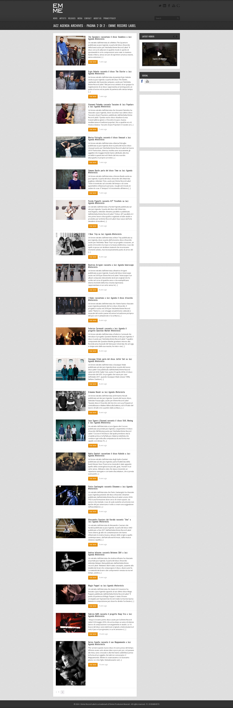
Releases (72, 18)
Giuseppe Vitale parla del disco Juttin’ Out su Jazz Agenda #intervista (110, 360)
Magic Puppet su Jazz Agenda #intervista (106, 585)
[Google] (178, 5)
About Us (97, 18)
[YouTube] (173, 5)
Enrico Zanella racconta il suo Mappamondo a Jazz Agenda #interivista (109, 643)
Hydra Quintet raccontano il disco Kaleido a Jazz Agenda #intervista (109, 454)
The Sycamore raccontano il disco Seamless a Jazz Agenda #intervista (110, 38)
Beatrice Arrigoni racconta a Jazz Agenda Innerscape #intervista (111, 266)
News (55, 18)
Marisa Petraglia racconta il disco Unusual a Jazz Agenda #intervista (109, 138)
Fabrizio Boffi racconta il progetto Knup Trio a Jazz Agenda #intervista (110, 615)
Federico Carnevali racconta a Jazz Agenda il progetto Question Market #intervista (107, 329)
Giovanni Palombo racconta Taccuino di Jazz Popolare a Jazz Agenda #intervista (110, 105)
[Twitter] (160, 5)
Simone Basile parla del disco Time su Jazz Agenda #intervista (110, 171)
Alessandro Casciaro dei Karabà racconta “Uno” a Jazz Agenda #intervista (109, 520)
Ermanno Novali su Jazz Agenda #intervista (106, 392)
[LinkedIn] (164, 5)
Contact (88, 18)
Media (80, 18)
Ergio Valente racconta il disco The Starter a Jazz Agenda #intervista (110, 72)
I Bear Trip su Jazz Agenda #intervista (104, 234)
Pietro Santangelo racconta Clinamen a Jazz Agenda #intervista (110, 487)
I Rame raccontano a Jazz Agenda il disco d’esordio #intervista (110, 299)
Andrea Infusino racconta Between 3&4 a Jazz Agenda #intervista (108, 553)
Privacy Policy (109, 18)
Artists (62, 18)
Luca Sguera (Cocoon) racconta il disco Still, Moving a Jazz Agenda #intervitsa (110, 421)
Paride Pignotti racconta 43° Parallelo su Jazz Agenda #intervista (108, 202)
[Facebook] (169, 5)
